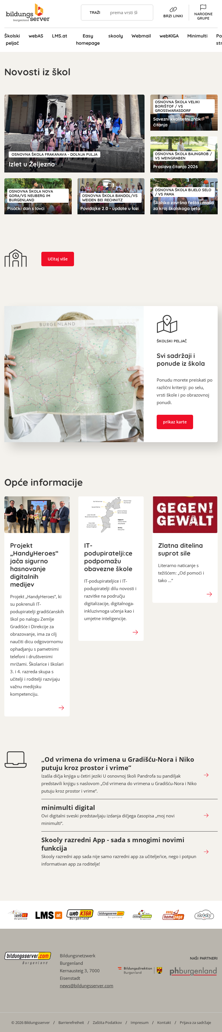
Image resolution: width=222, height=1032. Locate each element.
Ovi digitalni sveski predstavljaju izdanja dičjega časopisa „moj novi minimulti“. (108, 815)
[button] (203, 12)
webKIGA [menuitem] (169, 36)
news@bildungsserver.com (86, 985)
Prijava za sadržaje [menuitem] (195, 1022)
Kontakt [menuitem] (164, 1022)
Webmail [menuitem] (141, 36)
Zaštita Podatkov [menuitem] (107, 1022)
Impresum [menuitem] (140, 1022)
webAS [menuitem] (36, 36)
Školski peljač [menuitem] (12, 39)
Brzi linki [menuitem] (173, 16)
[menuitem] (30, 1022)
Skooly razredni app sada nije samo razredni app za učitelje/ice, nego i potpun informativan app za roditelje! (118, 851)
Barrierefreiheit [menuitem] (71, 1022)
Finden (145, 12)
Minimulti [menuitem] (197, 36)
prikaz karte (175, 422)
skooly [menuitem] (115, 36)
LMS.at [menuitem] (59, 36)
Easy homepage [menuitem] (88, 39)
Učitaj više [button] (58, 259)
